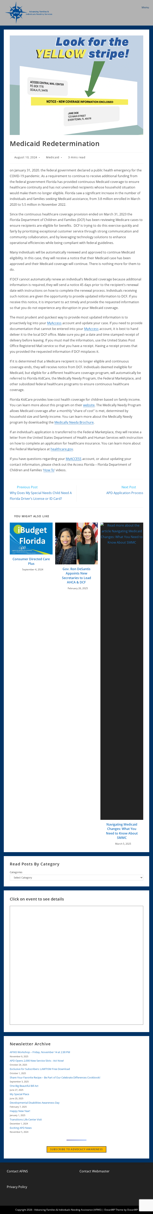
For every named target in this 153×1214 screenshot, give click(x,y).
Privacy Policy (17, 1187)
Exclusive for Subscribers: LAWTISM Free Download (40, 1069)
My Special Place (19, 1094)
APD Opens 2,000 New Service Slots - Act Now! (37, 1060)
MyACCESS (73, 459)
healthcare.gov (62, 449)
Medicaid (52, 157)
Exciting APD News (21, 1128)
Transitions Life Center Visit (26, 1119)
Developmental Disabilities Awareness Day (35, 1102)
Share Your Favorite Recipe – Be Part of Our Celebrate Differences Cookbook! (55, 1077)
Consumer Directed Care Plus (31, 561)
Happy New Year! (20, 1111)
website (89, 405)
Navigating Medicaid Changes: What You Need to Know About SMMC (122, 831)
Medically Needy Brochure (74, 422)
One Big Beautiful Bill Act (24, 1086)
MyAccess (54, 323)
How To (48, 470)
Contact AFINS (17, 1171)
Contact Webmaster (94, 1171)
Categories (16, 872)
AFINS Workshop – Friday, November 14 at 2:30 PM (40, 1052)
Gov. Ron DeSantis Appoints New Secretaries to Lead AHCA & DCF (76, 575)
